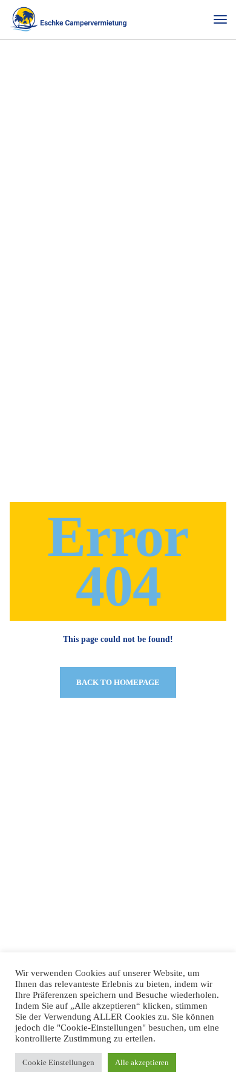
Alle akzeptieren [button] (142, 1062)
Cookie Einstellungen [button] (58, 1062)
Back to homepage (118, 682)
